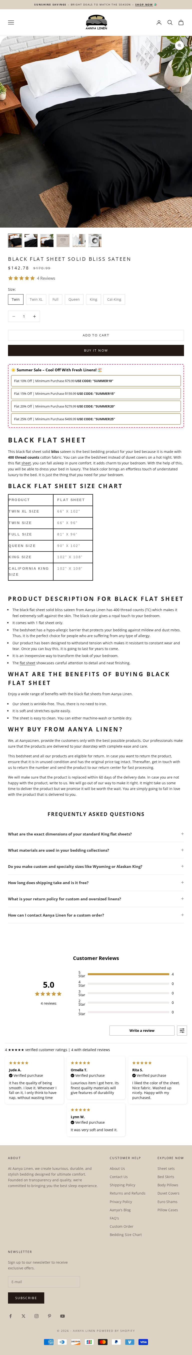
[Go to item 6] (95, 241)
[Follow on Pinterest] (49, 1316)
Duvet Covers (169, 1193)
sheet (26, 463)
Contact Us (119, 1176)
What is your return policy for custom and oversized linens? (64, 898)
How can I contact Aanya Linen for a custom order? (56, 915)
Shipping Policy (122, 1185)
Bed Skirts (166, 1176)
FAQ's (114, 1218)
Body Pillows (168, 1185)
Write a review (142, 1030)
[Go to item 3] (47, 241)
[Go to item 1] (15, 241)
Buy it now (96, 350)
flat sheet (27, 663)
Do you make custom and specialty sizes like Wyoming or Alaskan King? (75, 866)
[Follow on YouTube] (62, 1316)
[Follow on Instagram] (36, 1316)
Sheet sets (166, 1168)
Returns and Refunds (128, 1193)
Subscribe (26, 1298)
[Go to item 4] (63, 241)
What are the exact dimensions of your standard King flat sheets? (70, 833)
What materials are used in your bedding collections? (58, 850)
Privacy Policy (121, 1201)
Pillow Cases (168, 1210)
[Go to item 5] (79, 241)
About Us (117, 1168)
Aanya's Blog (120, 1210)
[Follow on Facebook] (10, 1316)
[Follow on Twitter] (23, 1316)
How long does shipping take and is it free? (48, 882)
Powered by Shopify (116, 1331)
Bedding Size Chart (126, 1234)
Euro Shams (168, 1201)
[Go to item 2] (31, 241)
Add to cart (96, 335)
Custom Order (122, 1226)
